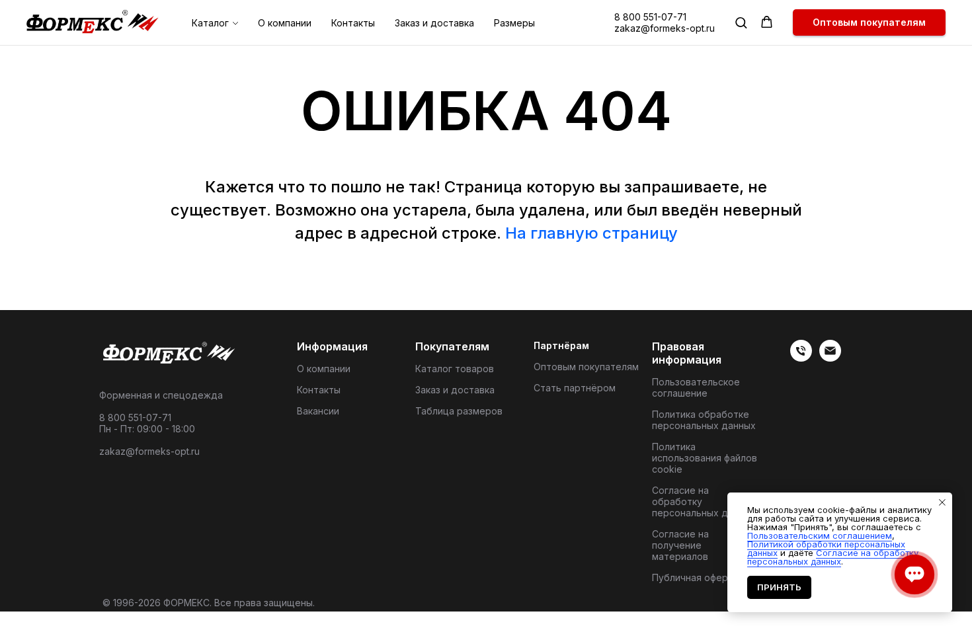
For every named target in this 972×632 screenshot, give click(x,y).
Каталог (210, 22)
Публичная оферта (695, 577)
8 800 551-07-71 (650, 16)
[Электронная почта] (830, 358)
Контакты (353, 22)
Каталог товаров (454, 368)
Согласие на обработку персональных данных (704, 501)
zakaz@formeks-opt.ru (664, 28)
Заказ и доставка (434, 22)
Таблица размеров (459, 410)
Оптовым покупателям (586, 366)
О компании (284, 22)
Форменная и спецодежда (161, 395)
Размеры (514, 22)
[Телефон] (801, 358)
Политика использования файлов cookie (704, 458)
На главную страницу (591, 233)
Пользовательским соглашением (819, 535)
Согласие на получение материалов (680, 545)
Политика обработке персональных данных (704, 420)
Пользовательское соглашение (696, 387)
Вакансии (318, 410)
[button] (741, 22)
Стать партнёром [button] (575, 387)
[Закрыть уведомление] (942, 502)
